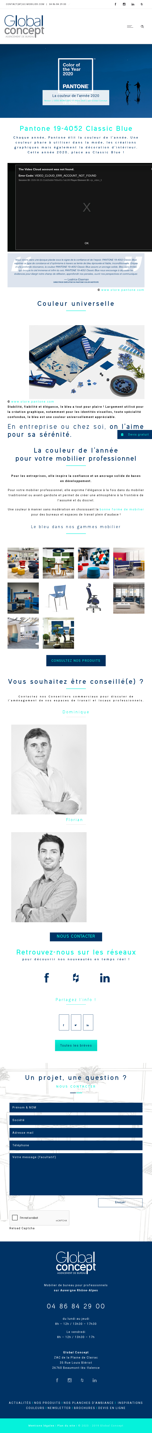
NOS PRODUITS (47, 1402)
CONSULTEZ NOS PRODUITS (76, 661)
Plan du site (66, 1425)
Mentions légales (41, 1425)
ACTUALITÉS (20, 1402)
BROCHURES (84, 1408)
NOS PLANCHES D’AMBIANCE (89, 1402)
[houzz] (141, 4)
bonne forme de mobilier (122, 509)
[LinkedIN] (133, 4)
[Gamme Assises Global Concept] (23, 563)
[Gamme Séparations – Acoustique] (58, 563)
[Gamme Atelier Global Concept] (23, 598)
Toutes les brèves (76, 1045)
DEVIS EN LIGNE (112, 1408)
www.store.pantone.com (122, 289)
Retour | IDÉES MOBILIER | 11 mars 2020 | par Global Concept (75, 100)
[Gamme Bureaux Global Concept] (128, 563)
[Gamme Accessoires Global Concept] (58, 633)
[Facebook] (115, 4)
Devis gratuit (138, 434)
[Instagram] (124, 4)
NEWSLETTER (59, 1408)
